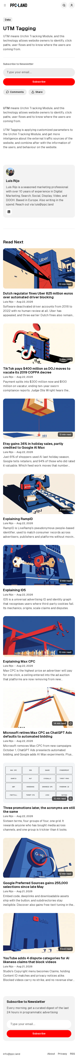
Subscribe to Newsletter (18, 64)
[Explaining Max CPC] (39, 636)
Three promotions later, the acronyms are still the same (39, 810)
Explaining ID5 (14, 590)
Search (64, 5)
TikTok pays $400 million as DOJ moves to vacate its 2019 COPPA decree (36, 370)
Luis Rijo (12, 181)
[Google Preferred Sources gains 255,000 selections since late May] (39, 858)
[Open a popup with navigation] (5, 5)
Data (8, 19)
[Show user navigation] (71, 5)
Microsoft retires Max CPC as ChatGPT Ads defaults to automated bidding (37, 734)
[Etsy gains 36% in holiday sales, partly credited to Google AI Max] (39, 419)
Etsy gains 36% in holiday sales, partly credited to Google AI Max (33, 446)
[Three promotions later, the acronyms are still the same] (39, 783)
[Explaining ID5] (39, 565)
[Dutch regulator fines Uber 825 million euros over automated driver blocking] (39, 268)
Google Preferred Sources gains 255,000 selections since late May (35, 885)
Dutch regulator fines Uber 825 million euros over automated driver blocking (38, 295)
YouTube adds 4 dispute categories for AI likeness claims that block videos (36, 960)
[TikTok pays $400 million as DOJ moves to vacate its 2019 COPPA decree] (39, 343)
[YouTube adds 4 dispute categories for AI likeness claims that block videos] (39, 933)
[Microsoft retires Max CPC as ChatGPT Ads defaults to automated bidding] (39, 708)
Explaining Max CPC (19, 661)
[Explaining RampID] (39, 494)
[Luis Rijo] (10, 172)
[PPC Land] (19, 5)
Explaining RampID (18, 519)
